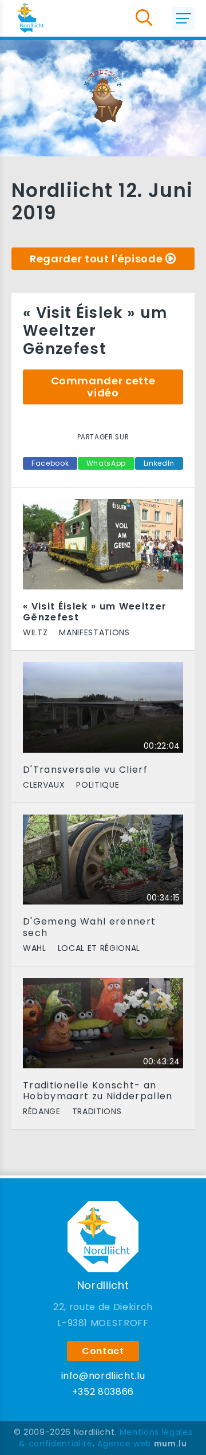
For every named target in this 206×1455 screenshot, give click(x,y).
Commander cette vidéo (103, 386)
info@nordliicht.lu (103, 1375)
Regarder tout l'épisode (96, 258)
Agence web (124, 1443)
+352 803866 (103, 1391)
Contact (103, 1351)
